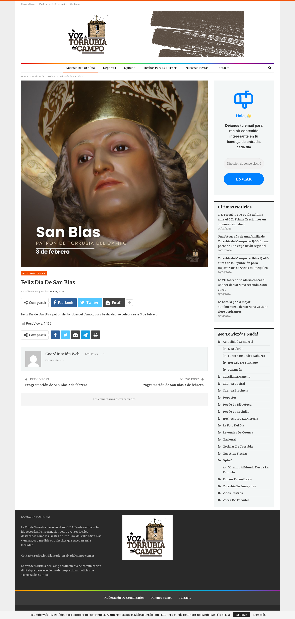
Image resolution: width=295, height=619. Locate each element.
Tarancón (235, 369)
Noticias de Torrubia (80, 68)
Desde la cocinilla (236, 411)
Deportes (109, 68)
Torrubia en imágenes (239, 486)
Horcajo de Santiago (243, 362)
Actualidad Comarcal (238, 342)
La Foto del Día (233, 425)
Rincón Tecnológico (237, 479)
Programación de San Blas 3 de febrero (172, 385)
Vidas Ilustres (233, 493)
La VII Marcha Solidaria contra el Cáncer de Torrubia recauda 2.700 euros (242, 285)
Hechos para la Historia (160, 68)
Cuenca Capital (234, 383)
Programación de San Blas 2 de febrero (56, 385)
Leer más (259, 614)
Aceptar (241, 615)
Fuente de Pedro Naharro (246, 356)
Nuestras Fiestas (197, 68)
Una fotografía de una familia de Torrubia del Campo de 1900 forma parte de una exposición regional (243, 241)
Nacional (229, 439)
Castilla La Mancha (236, 376)
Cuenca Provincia (235, 390)
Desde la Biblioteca (237, 404)
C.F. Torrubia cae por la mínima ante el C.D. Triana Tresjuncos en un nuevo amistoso (242, 219)
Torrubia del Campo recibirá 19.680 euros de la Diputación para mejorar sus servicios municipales (243, 263)
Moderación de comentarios (53, 4)
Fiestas (54, 536)
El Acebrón (235, 349)
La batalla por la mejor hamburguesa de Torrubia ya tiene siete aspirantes (243, 306)
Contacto (74, 4)
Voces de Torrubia (236, 500)
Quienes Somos (28, 4)
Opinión (129, 68)
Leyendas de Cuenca (238, 432)
